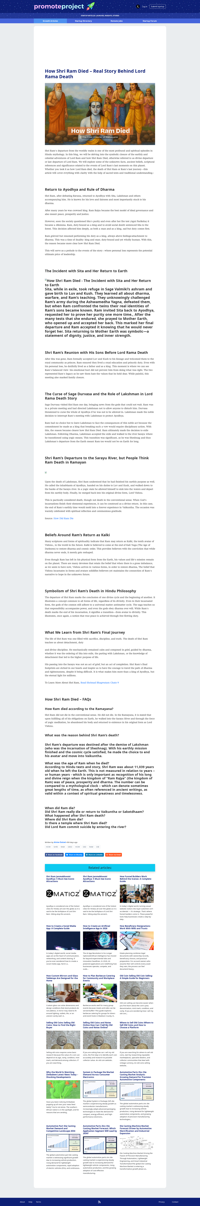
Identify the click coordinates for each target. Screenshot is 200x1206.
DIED (70, 847)
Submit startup (157, 6)
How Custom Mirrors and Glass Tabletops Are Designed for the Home (62, 978)
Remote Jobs (117, 21)
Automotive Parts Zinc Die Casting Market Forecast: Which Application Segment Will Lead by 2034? (100, 1130)
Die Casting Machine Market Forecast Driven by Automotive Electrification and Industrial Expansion (136, 1130)
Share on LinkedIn (95, 855)
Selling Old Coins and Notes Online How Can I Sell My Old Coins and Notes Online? (97, 1025)
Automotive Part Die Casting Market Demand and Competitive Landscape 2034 (60, 1128)
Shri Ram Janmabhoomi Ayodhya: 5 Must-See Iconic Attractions (60, 879)
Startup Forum (150, 21)
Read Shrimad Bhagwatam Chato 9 (100, 682)
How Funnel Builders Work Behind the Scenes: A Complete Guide (135, 879)
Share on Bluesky (75, 855)
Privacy (162, 1202)
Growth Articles (50, 21)
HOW (48, 847)
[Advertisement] (100, 49)
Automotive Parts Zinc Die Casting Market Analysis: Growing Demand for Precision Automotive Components (135, 1076)
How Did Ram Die (63, 518)
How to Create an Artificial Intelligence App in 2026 (96, 927)
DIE (97, 847)
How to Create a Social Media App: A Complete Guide (61, 927)
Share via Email (115, 855)
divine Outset (60, 842)
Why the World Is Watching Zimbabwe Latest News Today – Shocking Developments (62, 1074)
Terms (38, 1202)
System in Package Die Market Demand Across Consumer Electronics (98, 1074)
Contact (175, 1202)
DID (84, 847)
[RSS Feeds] (99, 1202)
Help (30, 1202)
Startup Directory (83, 21)
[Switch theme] (138, 6)
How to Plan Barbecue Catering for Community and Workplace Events (99, 978)
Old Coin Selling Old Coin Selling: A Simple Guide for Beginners (136, 976)
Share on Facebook (55, 855)
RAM (63, 847)
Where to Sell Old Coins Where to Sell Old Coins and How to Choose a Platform (136, 1025)
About (22, 1202)
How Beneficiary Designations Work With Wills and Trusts (135, 927)
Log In (144, 6)
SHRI (56, 847)
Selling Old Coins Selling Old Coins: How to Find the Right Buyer (60, 1025)
